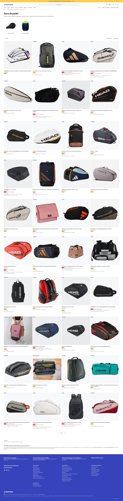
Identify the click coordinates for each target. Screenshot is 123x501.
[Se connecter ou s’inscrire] (116, 4)
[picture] (18, 55)
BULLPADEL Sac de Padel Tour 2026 (11, 228)
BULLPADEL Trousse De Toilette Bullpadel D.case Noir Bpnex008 (103, 306)
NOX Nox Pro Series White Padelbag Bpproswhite (42, 422)
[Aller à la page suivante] (65, 433)
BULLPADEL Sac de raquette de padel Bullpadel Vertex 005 (15, 385)
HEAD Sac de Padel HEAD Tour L (10, 266)
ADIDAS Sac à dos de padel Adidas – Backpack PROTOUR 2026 (16, 346)
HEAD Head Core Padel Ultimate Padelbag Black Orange (101, 110)
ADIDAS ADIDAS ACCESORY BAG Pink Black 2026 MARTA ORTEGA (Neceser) (45, 229)
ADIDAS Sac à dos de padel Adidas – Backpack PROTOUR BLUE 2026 (46, 189)
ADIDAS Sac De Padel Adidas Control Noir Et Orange (72, 228)
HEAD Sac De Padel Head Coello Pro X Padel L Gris (71, 110)
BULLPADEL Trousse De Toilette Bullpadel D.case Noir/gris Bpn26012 (17, 422)
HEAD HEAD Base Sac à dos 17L (10, 306)
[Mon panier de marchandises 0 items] (118, 4)
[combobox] (116, 38)
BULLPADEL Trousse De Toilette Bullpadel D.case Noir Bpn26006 (16, 151)
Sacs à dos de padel (25, 33)
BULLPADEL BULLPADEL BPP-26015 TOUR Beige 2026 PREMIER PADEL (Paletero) (104, 72)
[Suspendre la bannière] (117, 1)
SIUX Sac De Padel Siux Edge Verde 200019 (70, 385)
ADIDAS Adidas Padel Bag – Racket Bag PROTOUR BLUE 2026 (44, 266)
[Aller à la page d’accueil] (8, 4)
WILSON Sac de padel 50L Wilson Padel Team (99, 189)
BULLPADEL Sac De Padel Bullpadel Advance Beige (100, 422)
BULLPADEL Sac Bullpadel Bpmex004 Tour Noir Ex (71, 422)
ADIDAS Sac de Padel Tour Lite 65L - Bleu (69, 189)
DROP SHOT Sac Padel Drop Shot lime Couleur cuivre (72, 266)
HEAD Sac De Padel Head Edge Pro (39, 151)
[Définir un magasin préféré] (107, 4)
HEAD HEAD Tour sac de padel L (68, 306)
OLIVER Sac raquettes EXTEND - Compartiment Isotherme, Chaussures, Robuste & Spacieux (104, 386)
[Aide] (113, 4)
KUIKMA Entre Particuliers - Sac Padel (40, 385)
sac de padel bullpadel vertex (109, 447)
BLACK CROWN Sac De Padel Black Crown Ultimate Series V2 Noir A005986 (45, 111)
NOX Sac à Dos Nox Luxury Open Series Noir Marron (71, 151)
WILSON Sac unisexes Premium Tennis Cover (12, 110)
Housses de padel (11, 33)
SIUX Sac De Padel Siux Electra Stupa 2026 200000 (43, 306)
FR (110, 4)
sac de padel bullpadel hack (98, 447)
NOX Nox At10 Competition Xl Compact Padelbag (100, 266)
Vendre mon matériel (105, 7)
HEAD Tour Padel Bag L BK (67, 346)
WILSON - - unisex (94, 151)
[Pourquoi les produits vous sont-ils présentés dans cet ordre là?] (106, 38)
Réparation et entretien (115, 7)
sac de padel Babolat (13, 448)
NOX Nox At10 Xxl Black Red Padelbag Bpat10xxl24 (100, 346)
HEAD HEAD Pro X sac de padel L (10, 189)
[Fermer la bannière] (118, 1)
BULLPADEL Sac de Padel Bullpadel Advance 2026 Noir (101, 228)
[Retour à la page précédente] (58, 433)
